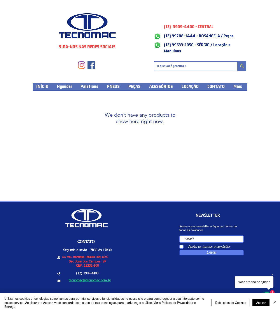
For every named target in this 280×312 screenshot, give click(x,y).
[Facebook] (91, 65)
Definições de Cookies (230, 302)
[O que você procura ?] (241, 66)
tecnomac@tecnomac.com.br (90, 280)
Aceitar (261, 302)
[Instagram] (81, 65)
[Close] (274, 302)
